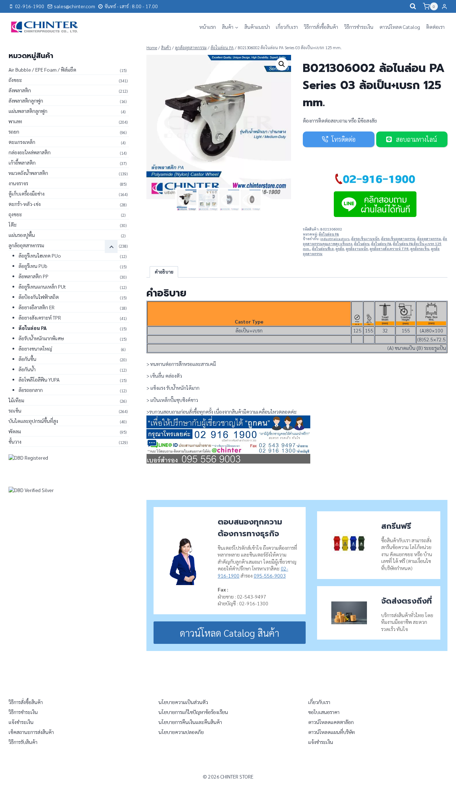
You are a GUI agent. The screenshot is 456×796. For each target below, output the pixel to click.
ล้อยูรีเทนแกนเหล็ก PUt (42, 286)
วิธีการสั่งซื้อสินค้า (321, 27)
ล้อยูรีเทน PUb (33, 266)
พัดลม (15, 431)
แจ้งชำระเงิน (21, 722)
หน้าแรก (208, 27)
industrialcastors (334, 239)
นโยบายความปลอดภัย (181, 732)
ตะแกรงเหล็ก (22, 142)
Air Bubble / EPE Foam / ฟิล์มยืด (42, 69)
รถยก (14, 131)
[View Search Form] (412, 6)
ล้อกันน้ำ (27, 369)
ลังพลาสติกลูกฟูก (26, 100)
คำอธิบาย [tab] (164, 272)
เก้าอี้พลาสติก (22, 162)
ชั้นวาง (15, 441)
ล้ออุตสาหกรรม (429, 239)
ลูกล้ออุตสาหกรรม (26, 245)
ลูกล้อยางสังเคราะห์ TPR (389, 249)
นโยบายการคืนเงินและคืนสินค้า (190, 722)
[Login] (444, 6)
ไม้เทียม (16, 400)
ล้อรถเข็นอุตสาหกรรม (398, 239)
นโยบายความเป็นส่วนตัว (183, 702)
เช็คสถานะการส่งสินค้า (31, 732)
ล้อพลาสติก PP (33, 276)
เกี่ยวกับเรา (287, 27)
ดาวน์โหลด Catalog (399, 27)
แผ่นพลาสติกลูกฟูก (28, 111)
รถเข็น (15, 410)
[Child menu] (111, 246)
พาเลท (15, 121)
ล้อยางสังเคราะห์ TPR (40, 317)
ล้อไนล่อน (361, 244)
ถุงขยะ (15, 214)
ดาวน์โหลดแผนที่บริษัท (331, 732)
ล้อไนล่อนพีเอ (323, 249)
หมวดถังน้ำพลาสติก (28, 173)
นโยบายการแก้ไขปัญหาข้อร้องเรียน (193, 712)
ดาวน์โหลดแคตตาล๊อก (331, 722)
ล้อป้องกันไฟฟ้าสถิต (39, 297)
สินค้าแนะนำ (257, 27)
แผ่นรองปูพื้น (22, 235)
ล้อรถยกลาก (31, 390)
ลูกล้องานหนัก (357, 249)
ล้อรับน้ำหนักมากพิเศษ (41, 338)
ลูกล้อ (340, 249)
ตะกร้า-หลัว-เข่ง (25, 204)
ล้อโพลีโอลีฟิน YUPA (39, 379)
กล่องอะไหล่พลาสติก (30, 152)
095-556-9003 (270, 575)
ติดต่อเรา (435, 27)
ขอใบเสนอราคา (324, 712)
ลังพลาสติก (20, 90)
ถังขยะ (15, 80)
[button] (281, 64)
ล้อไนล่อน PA (329, 234)
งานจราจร (18, 183)
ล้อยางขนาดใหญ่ (35, 348)
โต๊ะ (13, 224)
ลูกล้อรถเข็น (419, 249)
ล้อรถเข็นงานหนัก (365, 239)
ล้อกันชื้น (27, 359)
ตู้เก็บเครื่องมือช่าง (27, 193)
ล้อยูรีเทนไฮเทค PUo (40, 255)
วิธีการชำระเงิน (358, 27)
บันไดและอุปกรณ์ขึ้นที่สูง (33, 421)
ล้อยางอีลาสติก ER (37, 307)
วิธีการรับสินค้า (23, 742)
